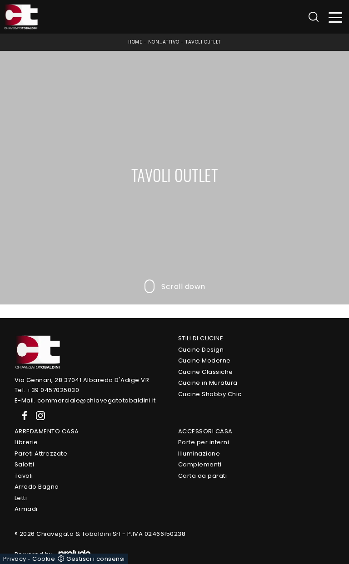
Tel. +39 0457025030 (47, 390)
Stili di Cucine (201, 338)
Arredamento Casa (47, 431)
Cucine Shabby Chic (210, 394)
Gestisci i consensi (95, 558)
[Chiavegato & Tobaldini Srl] (37, 352)
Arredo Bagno (37, 486)
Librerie (26, 442)
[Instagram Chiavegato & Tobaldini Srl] (37, 415)
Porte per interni (203, 442)
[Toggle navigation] (335, 17)
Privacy (14, 558)
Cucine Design (201, 349)
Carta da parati (202, 475)
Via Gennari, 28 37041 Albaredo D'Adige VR (82, 380)
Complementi (200, 464)
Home (135, 42)
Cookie (43, 558)
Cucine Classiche (205, 372)
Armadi (26, 509)
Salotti (25, 464)
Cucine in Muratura (208, 382)
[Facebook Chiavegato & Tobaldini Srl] (23, 415)
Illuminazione (199, 453)
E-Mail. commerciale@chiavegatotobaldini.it (85, 400)
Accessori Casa (205, 431)
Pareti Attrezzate (41, 453)
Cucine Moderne (204, 360)
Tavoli (24, 475)
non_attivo (163, 42)
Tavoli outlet (203, 42)
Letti (21, 498)
